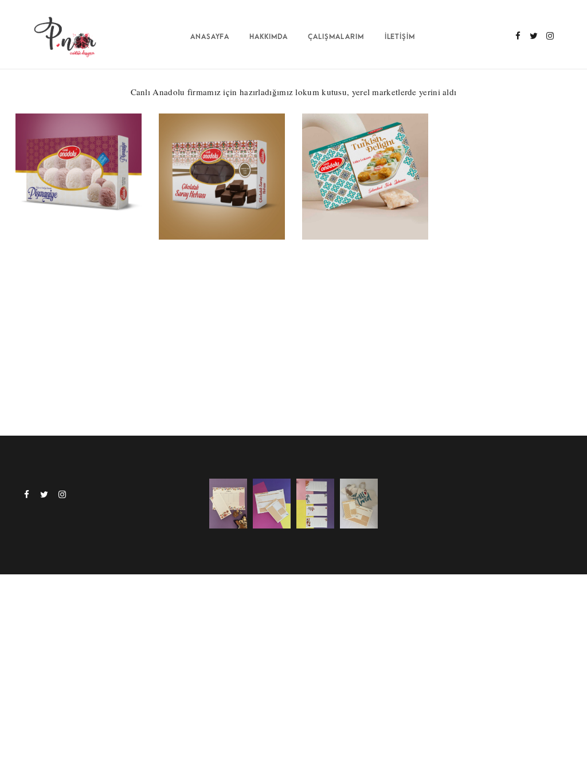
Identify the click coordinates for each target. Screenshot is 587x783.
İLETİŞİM (400, 37)
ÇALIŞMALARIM (336, 37)
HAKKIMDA (268, 37)
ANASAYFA (210, 37)
